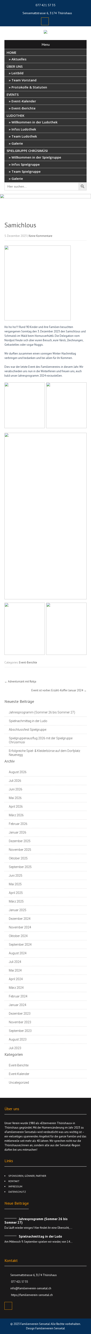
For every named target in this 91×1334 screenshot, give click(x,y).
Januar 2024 (17, 1005)
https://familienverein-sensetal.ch (31, 1295)
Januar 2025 (17, 910)
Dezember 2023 (19, 1013)
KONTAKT (13, 1181)
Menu (46, 44)
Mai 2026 (15, 798)
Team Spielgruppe (26, 171)
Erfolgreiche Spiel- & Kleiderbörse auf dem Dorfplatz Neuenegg (44, 753)
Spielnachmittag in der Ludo (28, 721)
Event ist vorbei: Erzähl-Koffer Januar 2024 (59, 690)
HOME (11, 52)
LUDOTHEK (15, 115)
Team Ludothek (24, 136)
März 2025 (16, 901)
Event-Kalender (23, 101)
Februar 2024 (18, 996)
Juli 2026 (15, 780)
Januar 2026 (17, 832)
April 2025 (16, 893)
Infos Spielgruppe (25, 164)
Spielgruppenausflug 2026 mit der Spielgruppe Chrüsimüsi (40, 740)
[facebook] (45, 21)
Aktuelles (19, 59)
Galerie (17, 143)
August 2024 (18, 953)
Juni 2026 (15, 789)
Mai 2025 (15, 884)
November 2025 (20, 849)
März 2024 (16, 987)
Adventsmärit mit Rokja (20, 681)
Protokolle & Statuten (29, 87)
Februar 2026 (18, 824)
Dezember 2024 (19, 918)
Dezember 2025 (19, 841)
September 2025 (20, 867)
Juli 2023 (15, 1048)
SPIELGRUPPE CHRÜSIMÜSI (27, 150)
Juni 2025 (15, 875)
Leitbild (17, 73)
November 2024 (20, 927)
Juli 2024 (15, 962)
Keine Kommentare (40, 236)
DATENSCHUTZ (17, 1191)
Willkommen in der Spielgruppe (36, 157)
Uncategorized (19, 1082)
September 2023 (20, 1031)
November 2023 (20, 1022)
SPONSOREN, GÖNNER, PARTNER (27, 1175)
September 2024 (20, 944)
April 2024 (16, 979)
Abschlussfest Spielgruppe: (28, 729)
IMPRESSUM (15, 1186)
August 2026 (18, 772)
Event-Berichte (23, 108)
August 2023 (18, 1039)
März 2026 (16, 815)
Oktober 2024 (18, 936)
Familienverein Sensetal (35, 1324)
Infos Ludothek (23, 129)
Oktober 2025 (18, 858)
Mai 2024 (15, 970)
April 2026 (16, 806)
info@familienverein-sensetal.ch (30, 1288)
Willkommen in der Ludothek (34, 122)
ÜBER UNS (15, 66)
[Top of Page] (78, 1322)
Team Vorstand (23, 80)
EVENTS (13, 94)
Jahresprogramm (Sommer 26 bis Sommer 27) (42, 712)
